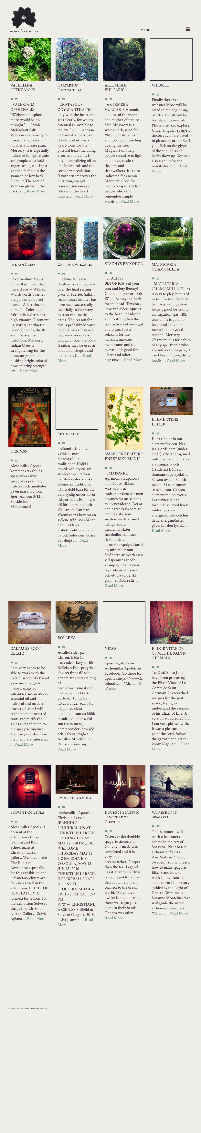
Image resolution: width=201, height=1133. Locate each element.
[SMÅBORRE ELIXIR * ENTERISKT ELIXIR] (124, 418)
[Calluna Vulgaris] (77, 238)
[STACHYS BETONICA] (124, 238)
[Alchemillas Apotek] (37, 20)
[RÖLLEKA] (77, 617)
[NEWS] (124, 622)
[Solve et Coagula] (29, 786)
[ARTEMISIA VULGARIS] (124, 59)
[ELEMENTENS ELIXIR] (171, 401)
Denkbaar (43, 1008)
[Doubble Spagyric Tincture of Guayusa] (124, 786)
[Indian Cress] (29, 238)
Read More (36, 191)
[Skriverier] (77, 408)
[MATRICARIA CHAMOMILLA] (171, 238)
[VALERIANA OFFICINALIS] (29, 59)
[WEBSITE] (171, 59)
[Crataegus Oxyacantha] (77, 59)
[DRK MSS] (29, 417)
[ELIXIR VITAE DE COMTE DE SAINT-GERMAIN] (171, 622)
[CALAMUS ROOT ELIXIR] (29, 622)
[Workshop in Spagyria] (171, 786)
